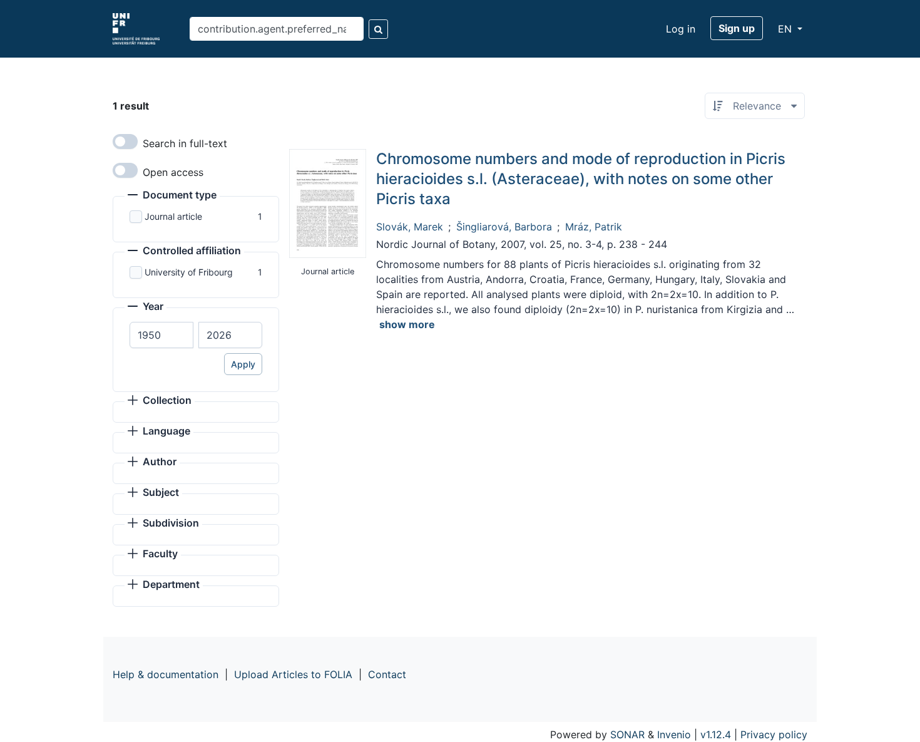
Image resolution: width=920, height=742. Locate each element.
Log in (680, 29)
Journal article (173, 216)
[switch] (125, 141)
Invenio (674, 734)
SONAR (627, 734)
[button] (172, 196)
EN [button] (786, 29)
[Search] (378, 29)
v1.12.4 (715, 734)
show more (407, 324)
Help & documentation (165, 674)
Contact (387, 674)
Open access (173, 172)
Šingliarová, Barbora (504, 226)
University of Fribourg (189, 272)
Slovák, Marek (409, 226)
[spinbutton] (161, 335)
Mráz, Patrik (593, 226)
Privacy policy (773, 734)
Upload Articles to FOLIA (293, 674)
